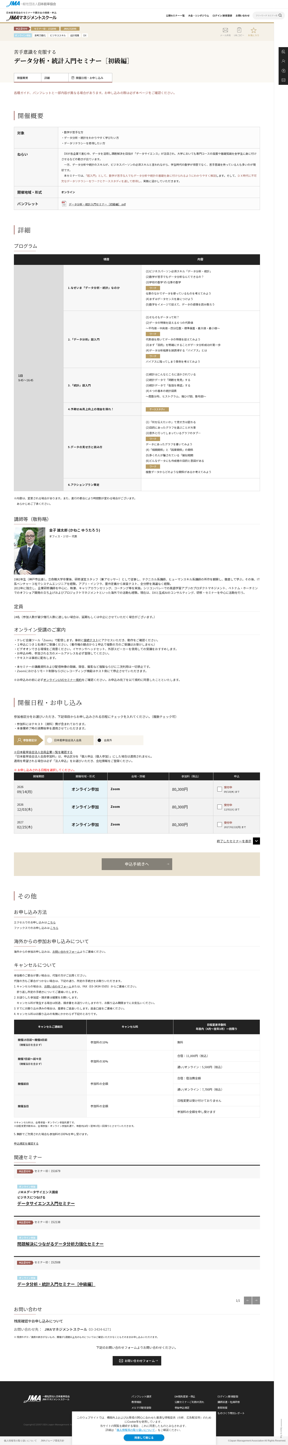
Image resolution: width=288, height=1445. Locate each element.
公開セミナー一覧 (175, 15)
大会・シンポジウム (198, 15)
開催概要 (22, 78)
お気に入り (253, 35)
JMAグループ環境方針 (52, 1440)
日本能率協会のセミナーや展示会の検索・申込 (31, 12)
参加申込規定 (182, 1407)
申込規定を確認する (26, 1143)
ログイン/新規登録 (222, 15)
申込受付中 (25, 1171)
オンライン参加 (27, 1186)
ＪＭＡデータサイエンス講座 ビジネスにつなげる (46, 1198)
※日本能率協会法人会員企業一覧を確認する (43, 752)
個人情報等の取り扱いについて (136, 1429)
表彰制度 (222, 1407)
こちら (51, 922)
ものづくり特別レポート (231, 1413)
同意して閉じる (144, 1438)
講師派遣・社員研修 (228, 1402)
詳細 (47, 78)
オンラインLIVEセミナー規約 (62, 680)
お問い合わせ (243, 15)
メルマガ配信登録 (141, 1407)
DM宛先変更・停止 (185, 1396)
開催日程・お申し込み (89, 78)
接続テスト (91, 640)
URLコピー (239, 35)
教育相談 (136, 1402)
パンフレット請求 (141, 1396)
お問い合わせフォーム (66, 952)
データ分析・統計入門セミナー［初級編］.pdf (97, 204)
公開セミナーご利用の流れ (189, 1402)
